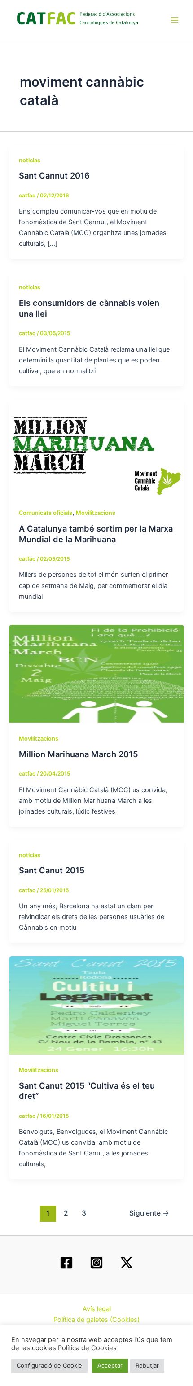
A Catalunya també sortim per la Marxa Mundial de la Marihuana (96, 533)
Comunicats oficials (45, 513)
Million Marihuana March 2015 (78, 754)
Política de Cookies (87, 1348)
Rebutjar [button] (147, 1365)
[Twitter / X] (126, 1262)
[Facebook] (66, 1262)
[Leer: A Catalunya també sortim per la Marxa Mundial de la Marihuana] (96, 448)
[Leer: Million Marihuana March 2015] (96, 673)
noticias (29, 160)
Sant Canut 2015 (52, 870)
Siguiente (149, 1213)
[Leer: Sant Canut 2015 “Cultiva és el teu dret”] (96, 1005)
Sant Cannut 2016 (54, 175)
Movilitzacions (95, 513)
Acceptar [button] (110, 1365)
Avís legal (97, 1309)
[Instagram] (96, 1262)
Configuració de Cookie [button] (49, 1365)
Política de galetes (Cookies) (96, 1320)
